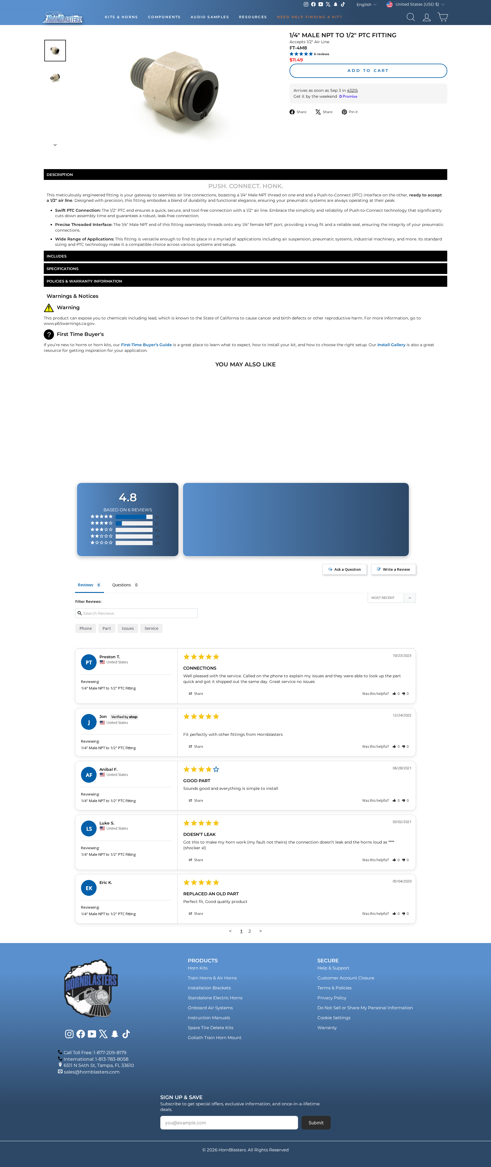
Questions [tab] (121, 584)
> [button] (260, 931)
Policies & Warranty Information (84, 281)
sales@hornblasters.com (92, 1072)
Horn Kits (197, 968)
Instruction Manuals (209, 1017)
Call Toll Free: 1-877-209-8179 (95, 1052)
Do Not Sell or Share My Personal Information (365, 1007)
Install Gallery (391, 344)
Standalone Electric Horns (215, 997)
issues (128, 628)
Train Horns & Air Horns (212, 978)
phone (86, 628)
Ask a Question (347, 569)
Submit (316, 1123)
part (107, 628)
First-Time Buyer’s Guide (146, 344)
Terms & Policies (334, 988)
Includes (56, 256)
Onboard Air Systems (210, 1007)
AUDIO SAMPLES (210, 17)
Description (60, 174)
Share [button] (198, 693)
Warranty (327, 1027)
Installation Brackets (209, 988)
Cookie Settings (333, 1017)
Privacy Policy (331, 997)
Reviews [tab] (85, 584)
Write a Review (396, 569)
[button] (396, 693)
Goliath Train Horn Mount (215, 1037)
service (151, 628)
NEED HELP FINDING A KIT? (310, 17)
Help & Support (333, 968)
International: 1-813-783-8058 (96, 1059)
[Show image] (55, 50)
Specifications (62, 268)
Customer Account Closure (345, 978)
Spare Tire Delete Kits (210, 1027)
